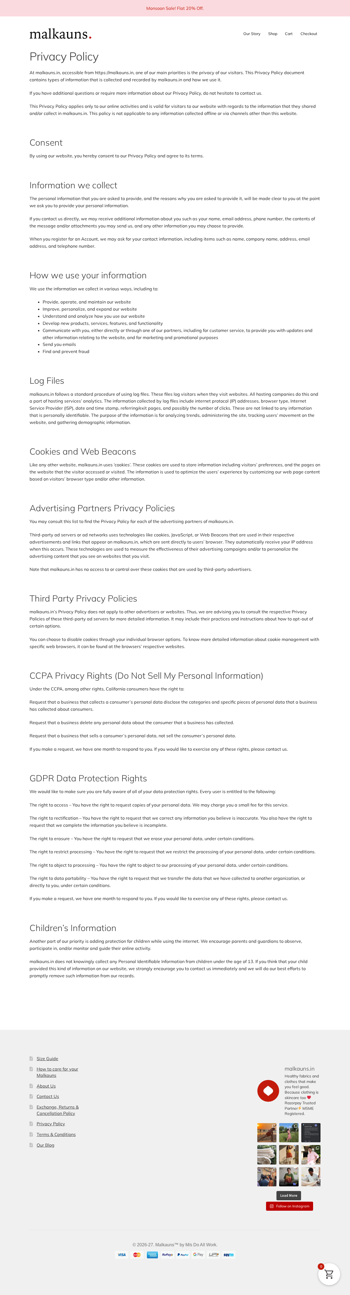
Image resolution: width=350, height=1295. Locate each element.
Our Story (251, 33)
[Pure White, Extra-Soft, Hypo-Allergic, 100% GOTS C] (266, 1154)
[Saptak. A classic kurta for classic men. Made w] (310, 1154)
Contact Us (48, 1096)
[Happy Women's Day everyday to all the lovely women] (288, 1132)
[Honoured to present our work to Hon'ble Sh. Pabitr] (266, 1176)
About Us (46, 1086)
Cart (289, 33)
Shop (272, 33)
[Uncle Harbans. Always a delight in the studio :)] (310, 1176)
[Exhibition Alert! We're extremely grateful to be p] (288, 1176)
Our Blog (45, 1145)
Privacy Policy (51, 1123)
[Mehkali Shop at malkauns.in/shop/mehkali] (288, 1154)
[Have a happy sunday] (310, 1132)
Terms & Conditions (56, 1134)
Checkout (309, 33)
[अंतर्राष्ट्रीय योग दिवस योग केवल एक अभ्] (266, 1132)
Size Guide (47, 1058)
